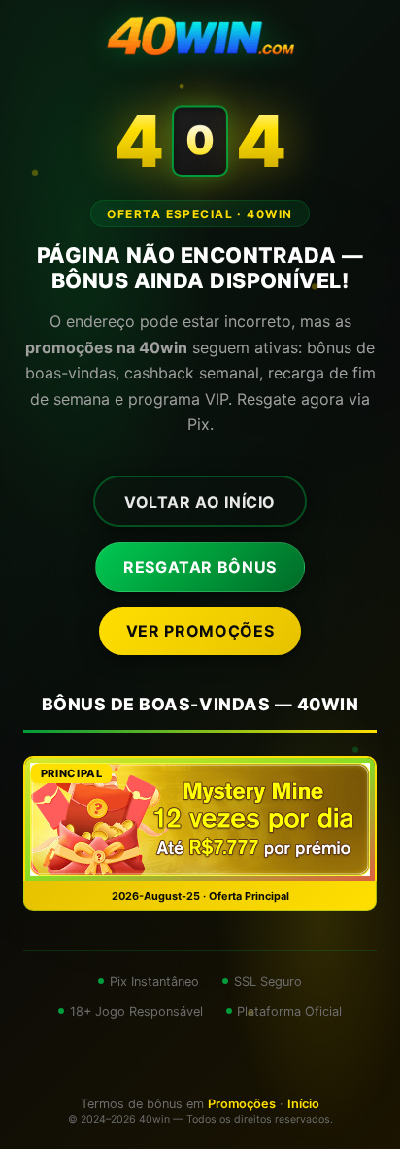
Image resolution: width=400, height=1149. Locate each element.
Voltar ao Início (200, 501)
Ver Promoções (200, 630)
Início (303, 1104)
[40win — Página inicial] (200, 39)
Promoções (242, 1104)
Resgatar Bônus (200, 566)
